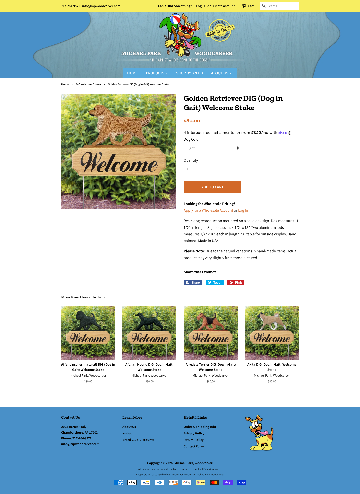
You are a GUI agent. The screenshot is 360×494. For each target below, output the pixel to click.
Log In (243, 210)
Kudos (127, 433)
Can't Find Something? (175, 6)
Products (155, 73)
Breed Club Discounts (138, 439)
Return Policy (194, 439)
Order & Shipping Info (200, 426)
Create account (224, 6)
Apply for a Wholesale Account (208, 210)
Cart (251, 6)
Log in (200, 6)
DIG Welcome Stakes (88, 84)
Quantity (191, 160)
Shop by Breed (189, 73)
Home (132, 73)
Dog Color (192, 139)
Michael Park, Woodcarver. (193, 463)
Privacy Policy (194, 433)
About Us (220, 73)
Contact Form (194, 446)
